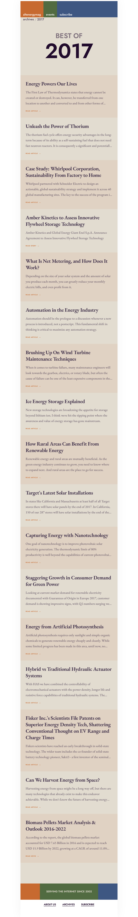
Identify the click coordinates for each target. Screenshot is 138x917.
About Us (50, 904)
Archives (68, 904)
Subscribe (87, 904)
